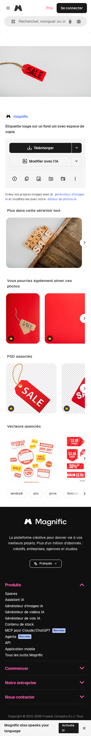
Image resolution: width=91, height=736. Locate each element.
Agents (17, 636)
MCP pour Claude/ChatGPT (34, 630)
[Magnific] (45, 523)
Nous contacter (20, 697)
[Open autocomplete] (11, 21)
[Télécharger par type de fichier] (77, 148)
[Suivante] (84, 243)
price (53, 494)
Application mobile (20, 649)
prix (36, 494)
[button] (46, 564)
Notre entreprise (20, 682)
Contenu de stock (19, 624)
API (8, 642)
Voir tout (53, 210)
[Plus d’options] (75, 179)
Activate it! (68, 727)
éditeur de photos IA (62, 199)
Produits (13, 584)
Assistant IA (14, 599)
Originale (33, 43)
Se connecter (72, 8)
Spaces (11, 593)
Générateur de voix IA (22, 618)
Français (45, 563)
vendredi (16, 494)
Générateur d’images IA (24, 606)
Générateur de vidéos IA (24, 612)
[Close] (84, 728)
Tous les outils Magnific (24, 655)
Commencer (16, 668)
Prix (49, 8)
